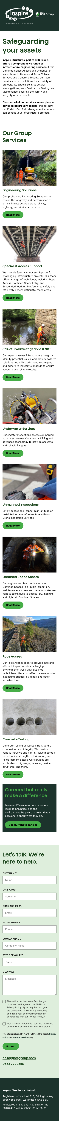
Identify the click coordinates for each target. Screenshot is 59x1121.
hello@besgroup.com (19, 1058)
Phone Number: (12, 922)
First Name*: (10, 873)
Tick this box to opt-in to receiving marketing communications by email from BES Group (30, 1025)
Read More (13, 215)
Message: (8, 972)
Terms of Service (20, 1037)
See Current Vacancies (23, 825)
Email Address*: (12, 906)
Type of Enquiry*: (13, 955)
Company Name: (12, 939)
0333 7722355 (13, 1063)
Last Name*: (10, 889)
